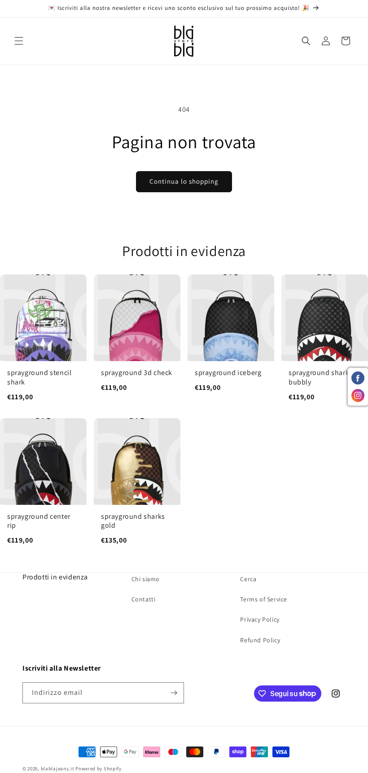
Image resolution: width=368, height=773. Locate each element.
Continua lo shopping (184, 181)
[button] (19, 41)
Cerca (248, 579)
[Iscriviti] (174, 692)
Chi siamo (145, 579)
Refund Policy (260, 640)
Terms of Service (263, 599)
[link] (43, 342)
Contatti (143, 599)
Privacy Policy (259, 619)
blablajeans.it (57, 768)
